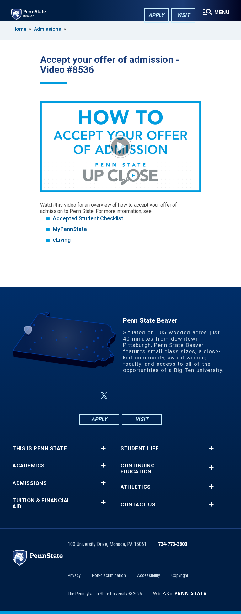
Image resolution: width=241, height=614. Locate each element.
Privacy (74, 575)
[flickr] (119, 395)
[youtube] (135, 395)
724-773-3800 (172, 544)
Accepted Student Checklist (88, 218)
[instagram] (151, 395)
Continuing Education (137, 469)
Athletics (135, 487)
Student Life (139, 448)
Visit (183, 15)
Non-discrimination (109, 575)
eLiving (61, 239)
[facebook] (89, 395)
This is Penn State (40, 448)
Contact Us (137, 505)
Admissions (47, 29)
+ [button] (103, 448)
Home (19, 29)
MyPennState (70, 229)
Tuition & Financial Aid (42, 503)
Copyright (179, 575)
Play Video (120, 146)
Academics (29, 466)
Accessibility (148, 575)
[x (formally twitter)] (104, 395)
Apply (156, 15)
